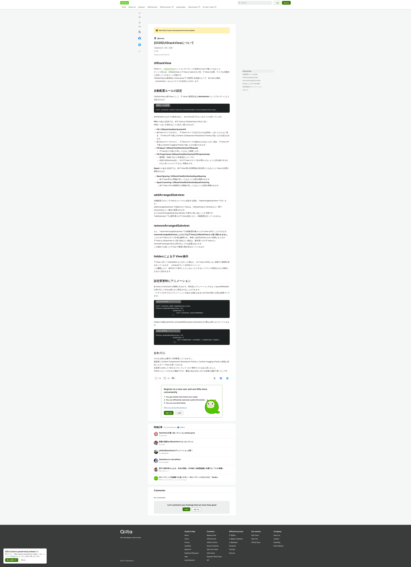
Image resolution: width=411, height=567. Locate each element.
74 (139, 17)
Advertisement (190, 560)
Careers (276, 539)
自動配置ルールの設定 (250, 74)
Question (141, 7)
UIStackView (247, 71)
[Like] (139, 13)
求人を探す (11, 560)
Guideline (188, 546)
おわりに (246, 90)
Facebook (232, 546)
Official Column (166, 7)
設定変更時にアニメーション (252, 87)
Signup (286, 3)
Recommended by (170, 427)
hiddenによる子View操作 (251, 83)
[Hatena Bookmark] (139, 44)
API (208, 560)
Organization (181, 7)
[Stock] (139, 22)
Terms (187, 539)
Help (186, 556)
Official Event (152, 7)
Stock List (132, 7)
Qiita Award (211, 553)
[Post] (139, 32)
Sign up (169, 413)
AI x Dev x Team (209, 7)
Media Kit (188, 549)
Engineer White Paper (214, 556)
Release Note (211, 535)
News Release (278, 546)
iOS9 (170, 48)
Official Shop (255, 542)
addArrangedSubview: (250, 77)
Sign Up (196, 509)
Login (277, 3)
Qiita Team (255, 535)
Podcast (232, 553)
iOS (166, 48)
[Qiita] (124, 2)
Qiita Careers (194, 7)
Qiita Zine (254, 539)
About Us (277, 535)
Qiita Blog (277, 542)
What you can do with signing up (175, 408)
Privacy (187, 542)
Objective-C (159, 48)
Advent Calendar (213, 546)
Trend (124, 7)
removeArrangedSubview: (252, 80)
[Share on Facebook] (139, 38)
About (187, 535)
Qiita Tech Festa (212, 549)
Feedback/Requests (192, 553)
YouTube (232, 549)
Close (23, 560)
